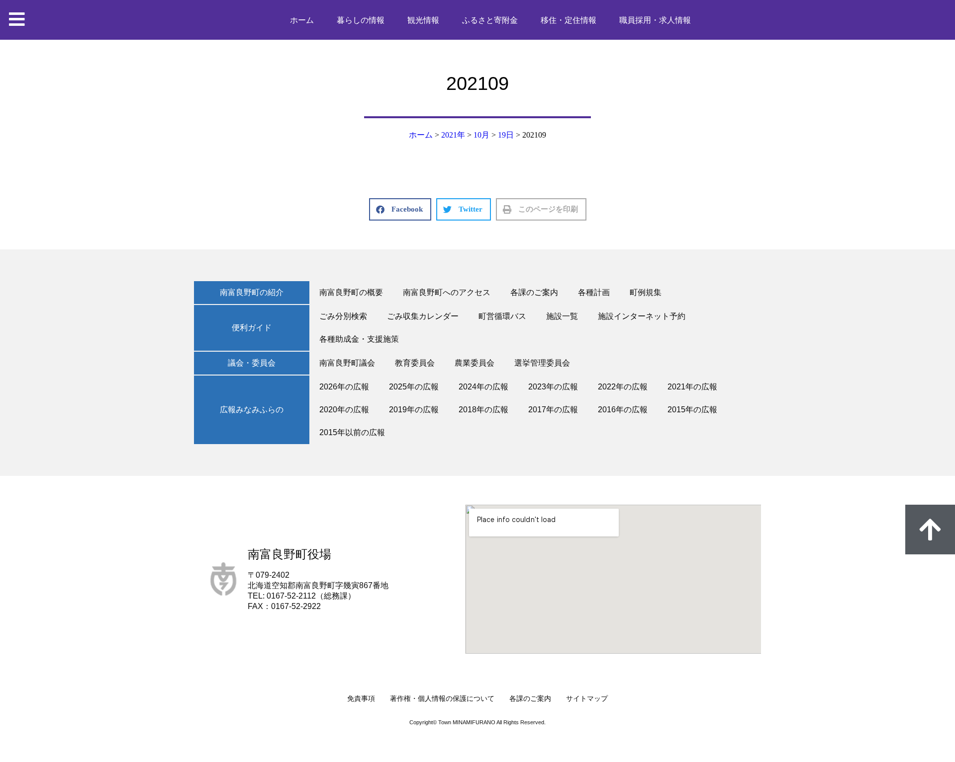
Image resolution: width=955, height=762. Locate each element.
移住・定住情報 (568, 20)
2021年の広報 (692, 386)
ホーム (302, 20)
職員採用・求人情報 (655, 20)
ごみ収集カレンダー (423, 316)
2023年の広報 (553, 386)
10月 (481, 135)
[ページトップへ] (930, 529)
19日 (506, 135)
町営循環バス (502, 316)
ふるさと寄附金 (490, 20)
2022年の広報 (623, 386)
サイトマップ (587, 698)
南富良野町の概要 (351, 292)
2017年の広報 (553, 409)
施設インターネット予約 (641, 316)
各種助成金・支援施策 (359, 339)
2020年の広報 (344, 409)
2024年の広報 (483, 386)
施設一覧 (562, 316)
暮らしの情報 (360, 20)
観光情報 (423, 20)
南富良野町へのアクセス (446, 292)
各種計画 (594, 292)
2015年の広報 (692, 409)
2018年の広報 (483, 409)
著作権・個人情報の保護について (442, 698)
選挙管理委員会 (542, 363)
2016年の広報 (623, 409)
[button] (400, 209)
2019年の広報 (414, 409)
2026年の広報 (344, 386)
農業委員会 (474, 363)
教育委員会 (415, 363)
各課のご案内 (534, 292)
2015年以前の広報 (352, 432)
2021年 (453, 135)
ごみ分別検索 (343, 316)
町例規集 (646, 292)
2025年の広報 (414, 386)
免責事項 (361, 698)
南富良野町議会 (347, 363)
